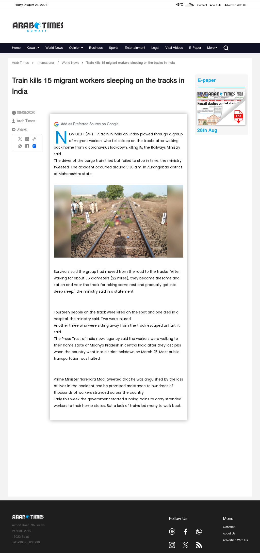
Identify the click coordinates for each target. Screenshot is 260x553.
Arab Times (20, 63)
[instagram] (172, 545)
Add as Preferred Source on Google (90, 124)
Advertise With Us (235, 5)
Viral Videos (174, 48)
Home (16, 48)
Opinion (74, 48)
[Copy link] (34, 140)
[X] (20, 140)
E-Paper (195, 48)
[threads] (172, 531)
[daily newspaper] (221, 108)
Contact (202, 5)
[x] (185, 545)
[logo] (37, 26)
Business (96, 48)
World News (54, 48)
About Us (215, 5)
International (46, 63)
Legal (155, 48)
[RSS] (199, 545)
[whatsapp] (20, 147)
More (211, 48)
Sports (114, 48)
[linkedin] (27, 140)
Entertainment (135, 48)
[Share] (34, 146)
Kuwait (32, 48)
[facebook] (27, 147)
